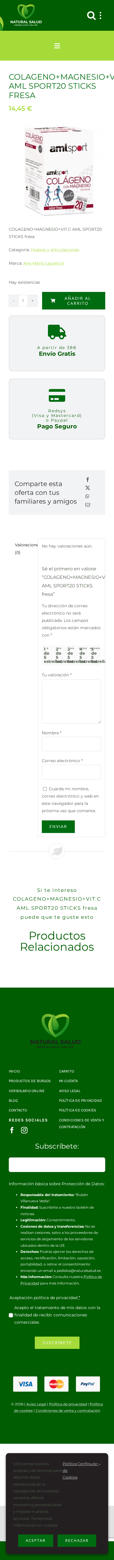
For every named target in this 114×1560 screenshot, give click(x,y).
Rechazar (77, 1540)
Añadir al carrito (78, 300)
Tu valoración (57, 675)
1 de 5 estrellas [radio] (48, 655)
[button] (91, 15)
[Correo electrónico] (87, 505)
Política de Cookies (70, 1470)
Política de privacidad (68, 1404)
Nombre (51, 732)
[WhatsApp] (87, 496)
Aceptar (36, 1540)
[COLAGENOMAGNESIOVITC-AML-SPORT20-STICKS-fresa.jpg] (57, 1016)
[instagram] (24, 1130)
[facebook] (12, 1130)
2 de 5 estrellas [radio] (60, 655)
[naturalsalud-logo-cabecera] (27, 6)
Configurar (88, 1463)
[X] (87, 488)
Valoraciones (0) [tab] (24, 548)
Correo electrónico (62, 760)
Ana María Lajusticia (43, 263)
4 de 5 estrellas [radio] (84, 655)
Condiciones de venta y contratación (68, 1410)
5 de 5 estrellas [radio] (96, 655)
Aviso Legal (36, 1404)
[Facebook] (87, 480)
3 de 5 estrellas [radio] (72, 655)
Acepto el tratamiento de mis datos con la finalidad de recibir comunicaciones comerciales (57, 1315)
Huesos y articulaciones (55, 249)
